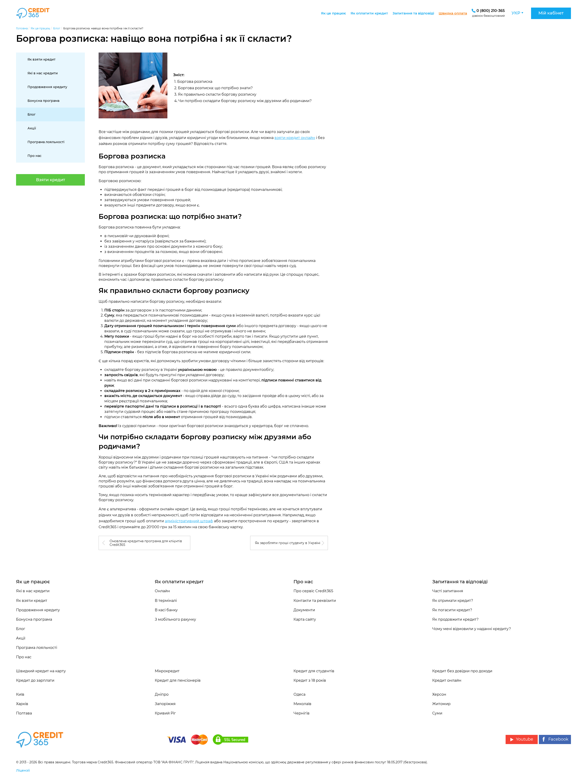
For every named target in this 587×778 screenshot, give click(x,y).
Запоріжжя (165, 704)
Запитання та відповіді (413, 13)
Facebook (558, 739)
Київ (20, 694)
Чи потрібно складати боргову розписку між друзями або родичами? (245, 101)
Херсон (439, 694)
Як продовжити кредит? (455, 619)
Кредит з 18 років (310, 680)
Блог (32, 114)
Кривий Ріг (165, 713)
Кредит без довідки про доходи (462, 671)
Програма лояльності (46, 142)
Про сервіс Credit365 (313, 591)
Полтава (24, 713)
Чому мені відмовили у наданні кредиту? (471, 629)
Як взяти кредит (41, 59)
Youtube (524, 739)
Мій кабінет (551, 13)
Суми (437, 713)
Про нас (35, 156)
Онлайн (162, 591)
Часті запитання (447, 591)
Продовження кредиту (47, 87)
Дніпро (162, 694)
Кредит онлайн (446, 680)
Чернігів (302, 713)
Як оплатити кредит (369, 13)
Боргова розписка (194, 81)
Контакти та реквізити (315, 600)
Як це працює (333, 13)
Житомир (441, 704)
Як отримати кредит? (452, 600)
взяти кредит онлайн (294, 138)
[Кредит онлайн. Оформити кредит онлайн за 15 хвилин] (38, 13)
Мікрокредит (167, 671)
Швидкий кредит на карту (41, 671)
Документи (304, 610)
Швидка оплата (453, 13)
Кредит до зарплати (35, 680)
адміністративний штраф (189, 521)
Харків (22, 704)
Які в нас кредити (43, 73)
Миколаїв (302, 704)
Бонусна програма (43, 101)
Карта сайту (305, 619)
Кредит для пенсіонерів (178, 680)
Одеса (299, 694)
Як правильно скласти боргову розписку (217, 94)
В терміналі (166, 600)
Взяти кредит (50, 179)
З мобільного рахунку (175, 619)
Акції (32, 128)
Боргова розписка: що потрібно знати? (215, 88)
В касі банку (166, 610)
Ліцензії (23, 770)
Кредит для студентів (314, 671)
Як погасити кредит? (452, 610)
